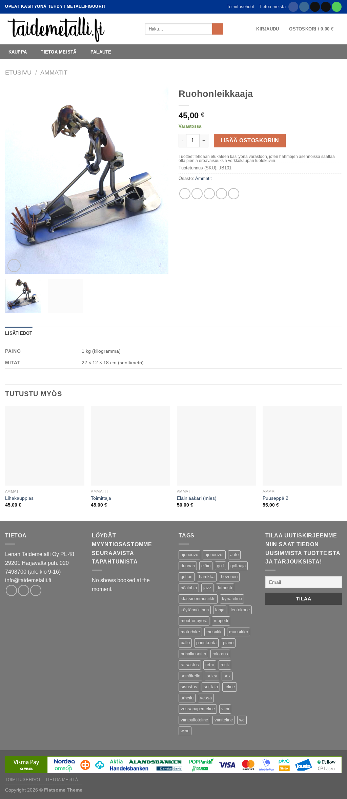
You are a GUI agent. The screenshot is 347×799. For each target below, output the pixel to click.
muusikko (238, 631)
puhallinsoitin (193, 653)
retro (209, 664)
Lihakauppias (19, 498)
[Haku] (230, 28)
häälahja (189, 587)
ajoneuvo (189, 554)
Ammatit (53, 72)
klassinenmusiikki (198, 598)
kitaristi (225, 587)
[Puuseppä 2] (302, 446)
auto (234, 554)
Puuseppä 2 (275, 498)
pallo (185, 642)
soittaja (211, 686)
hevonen (229, 576)
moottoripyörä (194, 620)
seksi (212, 675)
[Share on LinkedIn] (233, 193)
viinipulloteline (194, 719)
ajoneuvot (214, 554)
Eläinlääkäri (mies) (197, 498)
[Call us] (337, 7)
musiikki (214, 631)
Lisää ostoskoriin (250, 140)
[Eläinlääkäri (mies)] (216, 446)
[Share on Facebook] (184, 193)
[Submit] (217, 29)
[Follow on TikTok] (315, 7)
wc (242, 719)
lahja (219, 609)
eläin (205, 565)
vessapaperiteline (198, 708)
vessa (206, 697)
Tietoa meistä (272, 6)
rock (225, 664)
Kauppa (17, 52)
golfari (186, 576)
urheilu (187, 697)
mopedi (221, 620)
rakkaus (220, 653)
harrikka (207, 576)
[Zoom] (14, 265)
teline (229, 686)
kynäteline (232, 598)
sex (227, 675)
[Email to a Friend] (209, 193)
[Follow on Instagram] (304, 7)
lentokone (240, 609)
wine (185, 730)
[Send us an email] (326, 7)
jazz (207, 587)
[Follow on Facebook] (293, 7)
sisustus (189, 686)
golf (220, 565)
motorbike (190, 631)
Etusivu (18, 72)
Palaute (100, 52)
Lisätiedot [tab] (19, 333)
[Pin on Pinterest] (221, 193)
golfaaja (238, 565)
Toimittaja (101, 498)
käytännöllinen (195, 609)
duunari (188, 565)
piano (228, 642)
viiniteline (224, 719)
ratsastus (190, 664)
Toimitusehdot (240, 6)
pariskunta (206, 642)
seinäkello (190, 675)
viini (225, 708)
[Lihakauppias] (44, 446)
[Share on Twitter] (197, 193)
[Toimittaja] (130, 446)
